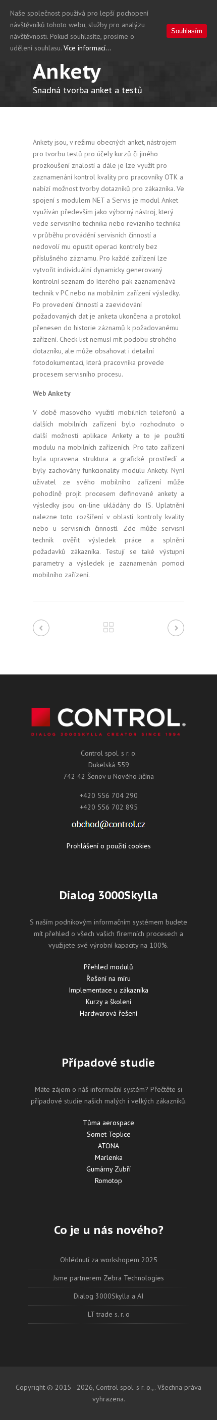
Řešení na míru (108, 978)
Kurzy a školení (108, 1001)
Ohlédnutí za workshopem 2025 (108, 1259)
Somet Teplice (109, 1134)
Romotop (108, 1180)
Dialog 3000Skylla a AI (108, 1296)
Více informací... (87, 47)
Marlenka (109, 1157)
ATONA (108, 1145)
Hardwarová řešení (108, 1013)
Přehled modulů (108, 966)
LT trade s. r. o (109, 1314)
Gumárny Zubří (108, 1169)
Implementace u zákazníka (108, 990)
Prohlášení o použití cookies (109, 845)
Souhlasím (186, 31)
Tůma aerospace (108, 1122)
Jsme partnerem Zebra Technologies (108, 1277)
